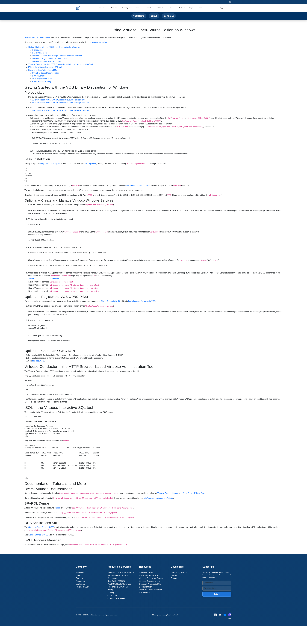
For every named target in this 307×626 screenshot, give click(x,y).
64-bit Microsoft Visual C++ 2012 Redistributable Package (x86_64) (60, 110)
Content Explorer (146, 572)
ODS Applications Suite (42, 79)
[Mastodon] (229, 614)
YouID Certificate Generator (119, 584)
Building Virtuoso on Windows (37, 37)
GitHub (174, 575)
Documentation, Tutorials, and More (43, 70)
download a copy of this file (136, 185)
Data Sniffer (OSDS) (116, 581)
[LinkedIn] (215, 614)
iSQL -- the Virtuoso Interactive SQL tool (45, 67)
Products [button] (114, 8)
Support (174, 578)
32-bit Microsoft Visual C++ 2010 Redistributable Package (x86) (59, 100)
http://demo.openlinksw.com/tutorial (158, 498)
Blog (78, 575)
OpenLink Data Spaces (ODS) (41, 527)
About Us (80, 572)
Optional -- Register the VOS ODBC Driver (50, 59)
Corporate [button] (101, 8)
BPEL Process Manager (42, 82)
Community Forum (178, 572)
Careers (79, 578)
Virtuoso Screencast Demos (151, 578)
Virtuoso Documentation (149, 581)
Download (169, 16)
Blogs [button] (191, 8)
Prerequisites (37, 50)
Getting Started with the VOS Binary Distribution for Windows (54, 47)
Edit (229, 619)
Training (110, 593)
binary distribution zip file (49, 164)
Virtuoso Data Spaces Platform (120, 572)
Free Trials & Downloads (118, 587)
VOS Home (138, 16)
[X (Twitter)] (220, 614)
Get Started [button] (160, 8)
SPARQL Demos (39, 76)
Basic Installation (39, 53)
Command (54, 279)
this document (38, 361)
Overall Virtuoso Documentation (45, 73)
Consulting (112, 595)
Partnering (80, 581)
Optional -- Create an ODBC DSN (46, 61)
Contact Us (80, 584)
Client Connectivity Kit (110, 301)
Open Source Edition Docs (194, 493)
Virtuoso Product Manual (167, 493)
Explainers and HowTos (149, 575)
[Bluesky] (225, 614)
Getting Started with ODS (39, 535)
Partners (182, 8)
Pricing (110, 590)
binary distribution (99, 42)
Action (31, 279)
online (57, 508)
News (200, 8)
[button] (229, 8)
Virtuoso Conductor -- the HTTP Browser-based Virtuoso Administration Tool (60, 64)
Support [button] (148, 8)
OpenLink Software (94, 615)
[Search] (221, 8)
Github (154, 16)
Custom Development (116, 598)
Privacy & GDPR (83, 587)
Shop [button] (171, 8)
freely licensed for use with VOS (141, 301)
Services (138, 8)
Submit (217, 594)
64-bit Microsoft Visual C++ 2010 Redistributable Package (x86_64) (60, 103)
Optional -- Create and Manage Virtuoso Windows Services (57, 56)
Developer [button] (126, 8)
